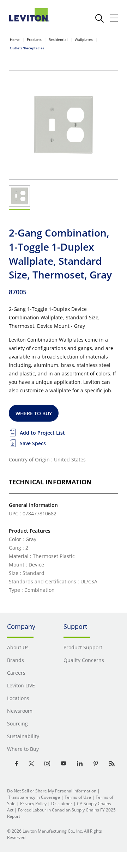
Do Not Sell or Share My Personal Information (51, 791)
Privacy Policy (33, 804)
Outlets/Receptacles (27, 47)
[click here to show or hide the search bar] (99, 18)
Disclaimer (61, 804)
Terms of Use (78, 797)
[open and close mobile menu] (114, 18)
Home (15, 39)
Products (34, 39)
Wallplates (84, 39)
